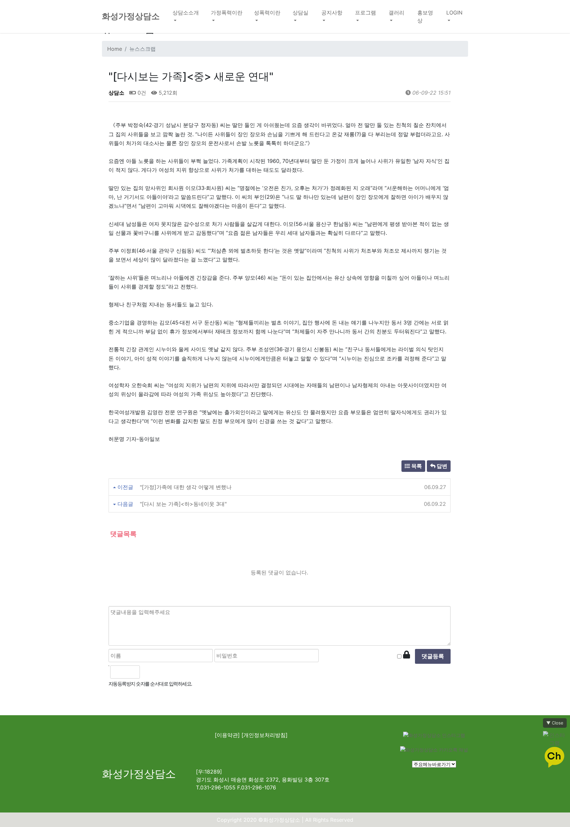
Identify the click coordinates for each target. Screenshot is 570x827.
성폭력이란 (267, 12)
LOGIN (454, 12)
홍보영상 (425, 16)
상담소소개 (186, 12)
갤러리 (396, 12)
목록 (416, 466)
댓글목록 (123, 534)
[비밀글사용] (406, 655)
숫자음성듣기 (148, 672)
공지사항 (331, 12)
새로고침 (163, 672)
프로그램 (365, 12)
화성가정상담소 (131, 16)
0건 (141, 92)
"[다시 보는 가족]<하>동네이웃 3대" (183, 504)
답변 (441, 466)
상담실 (300, 12)
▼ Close (554, 722)
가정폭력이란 (226, 12)
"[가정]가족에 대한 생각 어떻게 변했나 (186, 487)
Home (114, 49)
